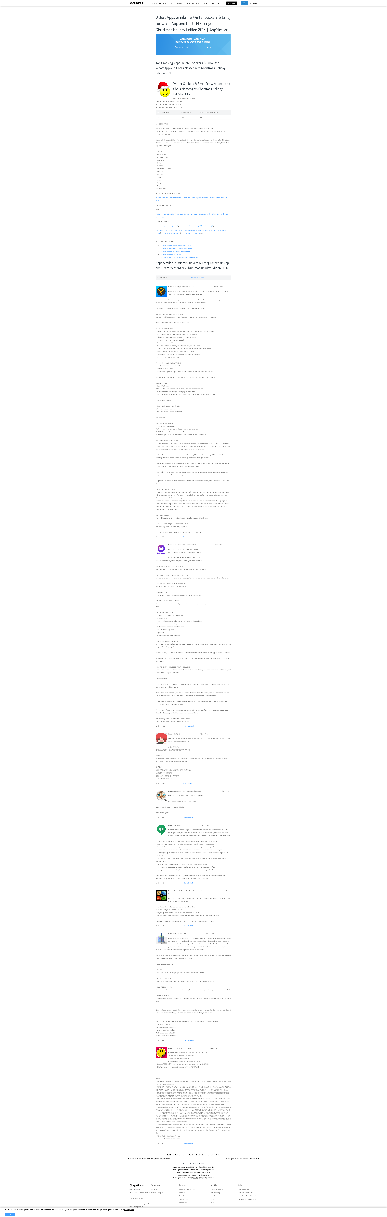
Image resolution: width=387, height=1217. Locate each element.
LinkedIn (211, 1155)
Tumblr (191, 1155)
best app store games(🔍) (193, 233)
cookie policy (129, 1210)
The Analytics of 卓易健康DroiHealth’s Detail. (175, 251)
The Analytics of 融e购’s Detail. (170, 254)
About (213, 1196)
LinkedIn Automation (245, 1193)
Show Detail (187, 537)
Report (181, 1196)
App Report (183, 1202)
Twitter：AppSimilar (136, 1198)
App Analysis (155, 1189)
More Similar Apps (197, 278)
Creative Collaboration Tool (247, 1199)
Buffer (204, 1155)
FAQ (212, 1199)
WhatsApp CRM (243, 1189)
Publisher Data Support (187, 1189)
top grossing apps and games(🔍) (168, 226)
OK (10, 1214)
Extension (216, 3)
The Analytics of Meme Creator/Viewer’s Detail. (176, 248)
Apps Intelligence (159, 3)
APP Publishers (176, 3)
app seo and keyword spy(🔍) (191, 226)
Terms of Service (217, 1189)
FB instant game (193, 3)
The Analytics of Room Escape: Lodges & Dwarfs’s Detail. (179, 257)
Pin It (218, 1155)
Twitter (177, 1155)
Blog (212, 1202)
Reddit (185, 1155)
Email (198, 1155)
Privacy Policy (215, 1193)
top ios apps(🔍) (209, 226)
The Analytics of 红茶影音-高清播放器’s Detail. (175, 246)
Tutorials (182, 1193)
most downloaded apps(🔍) (172, 233)
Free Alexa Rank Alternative (247, 1196)
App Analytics (183, 1199)
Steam (206, 3)
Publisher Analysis (157, 1193)
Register (253, 3)
